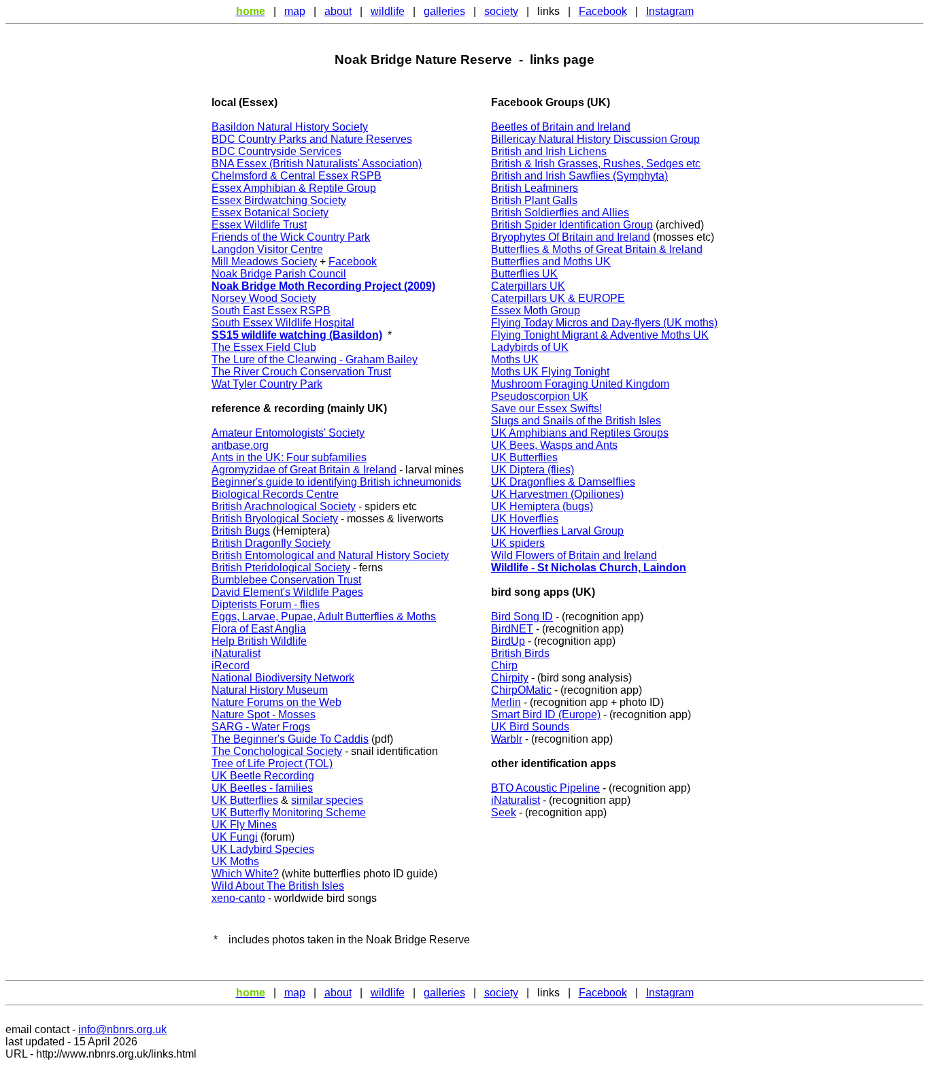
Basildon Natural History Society (290, 127)
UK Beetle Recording (263, 775)
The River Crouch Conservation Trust (301, 371)
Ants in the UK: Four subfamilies (289, 457)
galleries (444, 11)
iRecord (231, 665)
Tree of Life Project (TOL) (272, 763)
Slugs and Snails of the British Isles (576, 420)
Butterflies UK (524, 274)
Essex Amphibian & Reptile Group (294, 188)
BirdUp (508, 641)
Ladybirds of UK (530, 347)
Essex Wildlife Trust (259, 225)
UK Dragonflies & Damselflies (563, 482)
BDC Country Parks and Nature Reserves (312, 139)
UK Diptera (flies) (532, 469)
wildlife (388, 11)
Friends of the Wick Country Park (291, 237)
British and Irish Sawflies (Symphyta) (579, 176)
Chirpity (509, 678)
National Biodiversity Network (283, 678)
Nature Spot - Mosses (264, 714)
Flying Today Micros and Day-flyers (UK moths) (604, 323)
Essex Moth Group (535, 310)
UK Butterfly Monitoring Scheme (289, 812)
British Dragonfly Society (271, 543)
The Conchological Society (277, 751)
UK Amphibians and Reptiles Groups (580, 433)
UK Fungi (235, 837)
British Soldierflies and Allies (560, 212)
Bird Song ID (522, 616)
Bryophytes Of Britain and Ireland (570, 237)
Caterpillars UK (528, 286)
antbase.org (240, 445)
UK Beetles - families (262, 788)
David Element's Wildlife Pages (287, 592)
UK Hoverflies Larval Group (557, 531)
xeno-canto (238, 898)
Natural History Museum (270, 690)
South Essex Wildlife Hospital (283, 323)
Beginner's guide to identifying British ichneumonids (336, 482)
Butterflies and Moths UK (551, 261)
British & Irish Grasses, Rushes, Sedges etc (595, 163)
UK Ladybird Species (263, 849)
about (338, 11)
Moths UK (515, 359)
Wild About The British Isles (278, 886)
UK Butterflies (245, 800)
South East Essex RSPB (271, 310)
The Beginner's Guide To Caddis (290, 739)
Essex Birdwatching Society (279, 200)
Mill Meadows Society (264, 261)
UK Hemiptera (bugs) (542, 506)
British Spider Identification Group (572, 225)
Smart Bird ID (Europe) (546, 714)
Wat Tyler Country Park (267, 384)
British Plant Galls (534, 200)
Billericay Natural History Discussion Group (595, 139)
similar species (327, 800)
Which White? (245, 873)
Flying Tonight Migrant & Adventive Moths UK (600, 335)
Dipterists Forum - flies (266, 604)
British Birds (520, 653)
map (294, 11)
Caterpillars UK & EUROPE (558, 298)
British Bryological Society (275, 518)
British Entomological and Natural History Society (330, 555)
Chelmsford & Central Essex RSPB (297, 176)
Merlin (506, 702)
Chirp (504, 665)
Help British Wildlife (259, 641)
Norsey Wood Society (264, 298)
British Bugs (241, 531)
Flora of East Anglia (259, 629)
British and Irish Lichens (549, 151)
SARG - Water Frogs (261, 726)
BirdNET (512, 629)
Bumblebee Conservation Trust (286, 580)
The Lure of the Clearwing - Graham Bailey (315, 359)
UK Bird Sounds (530, 726)
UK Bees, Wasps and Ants (554, 445)
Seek (503, 812)
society (501, 11)
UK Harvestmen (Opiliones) (557, 494)
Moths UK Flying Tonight (550, 371)
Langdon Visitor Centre (267, 249)
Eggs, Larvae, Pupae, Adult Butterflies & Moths (324, 616)
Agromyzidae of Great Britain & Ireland (304, 469)
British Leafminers (534, 188)
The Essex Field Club (264, 347)
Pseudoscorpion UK (539, 396)
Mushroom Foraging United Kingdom (580, 384)
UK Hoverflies (524, 518)
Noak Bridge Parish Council (279, 274)
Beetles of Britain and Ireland (560, 127)
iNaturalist (236, 653)
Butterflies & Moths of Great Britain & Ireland (597, 249)
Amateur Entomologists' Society (288, 433)
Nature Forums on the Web (276, 702)
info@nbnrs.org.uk (122, 1029)
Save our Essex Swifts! (546, 408)
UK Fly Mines (244, 824)
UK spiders (518, 543)
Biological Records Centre (275, 494)
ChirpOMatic (521, 690)
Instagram (670, 11)
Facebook (603, 11)
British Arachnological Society (284, 506)
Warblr (506, 739)
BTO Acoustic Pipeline (545, 788)
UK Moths (235, 861)
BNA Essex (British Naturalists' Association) (317, 163)
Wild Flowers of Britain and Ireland (574, 555)
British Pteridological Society (281, 567)
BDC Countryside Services (276, 151)
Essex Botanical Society (270, 212)
